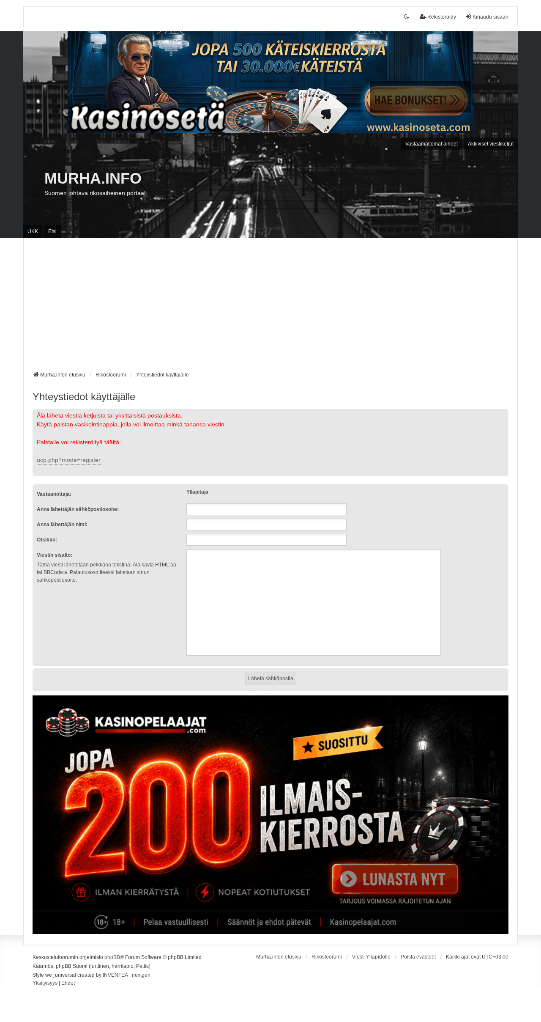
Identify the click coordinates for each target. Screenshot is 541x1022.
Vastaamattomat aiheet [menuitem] (431, 144)
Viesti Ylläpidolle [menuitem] (371, 957)
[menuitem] (45, 983)
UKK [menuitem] (32, 231)
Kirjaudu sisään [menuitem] (490, 17)
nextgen (141, 975)
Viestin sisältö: (54, 555)
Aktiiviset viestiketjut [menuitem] (491, 144)
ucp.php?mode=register (69, 459)
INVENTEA (115, 975)
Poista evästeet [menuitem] (418, 957)
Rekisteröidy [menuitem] (441, 17)
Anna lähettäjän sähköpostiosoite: (78, 509)
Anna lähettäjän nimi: (62, 524)
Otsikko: (47, 540)
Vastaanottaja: (54, 494)
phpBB (112, 957)
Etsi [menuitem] (52, 231)
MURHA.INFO (93, 178)
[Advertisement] (270, 307)
